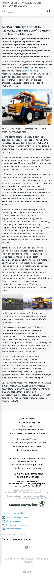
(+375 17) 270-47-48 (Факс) (27, 485)
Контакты (27, 426)
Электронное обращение (17, 517)
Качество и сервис (14, 528)
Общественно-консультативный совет (27, 442)
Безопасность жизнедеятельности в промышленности (27, 459)
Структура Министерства (27, 422)
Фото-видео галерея (27, 450)
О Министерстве (27, 418)
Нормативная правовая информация (27, 433)
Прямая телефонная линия (17, 525)
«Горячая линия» (13, 521)
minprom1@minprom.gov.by (13, 534)
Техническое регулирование (27, 446)
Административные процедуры (27, 429)
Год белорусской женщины (27, 468)
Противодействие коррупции (27, 464)
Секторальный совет (27, 439)
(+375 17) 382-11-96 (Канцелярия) (27, 483)
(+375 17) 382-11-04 (27, 481)
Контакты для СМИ (13, 513)
